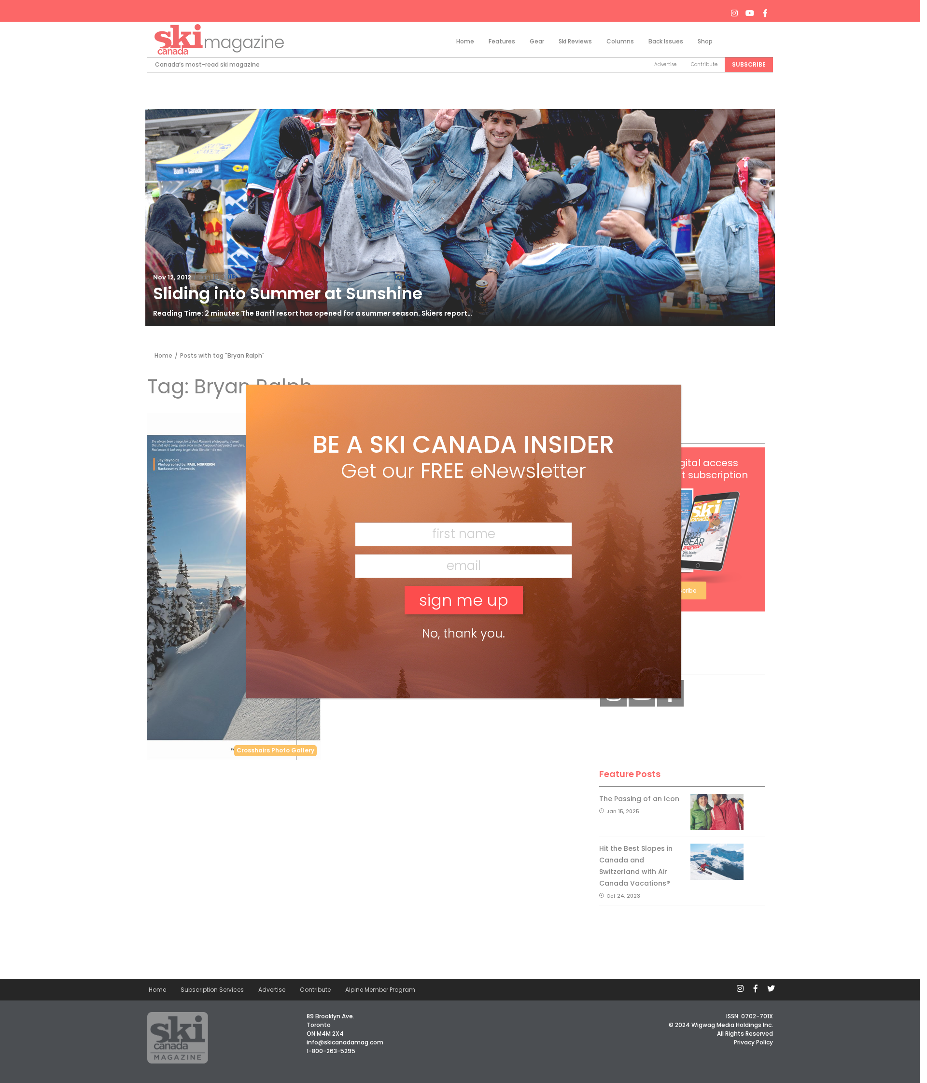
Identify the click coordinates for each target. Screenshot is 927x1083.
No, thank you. (463, 633)
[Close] (659, 408)
